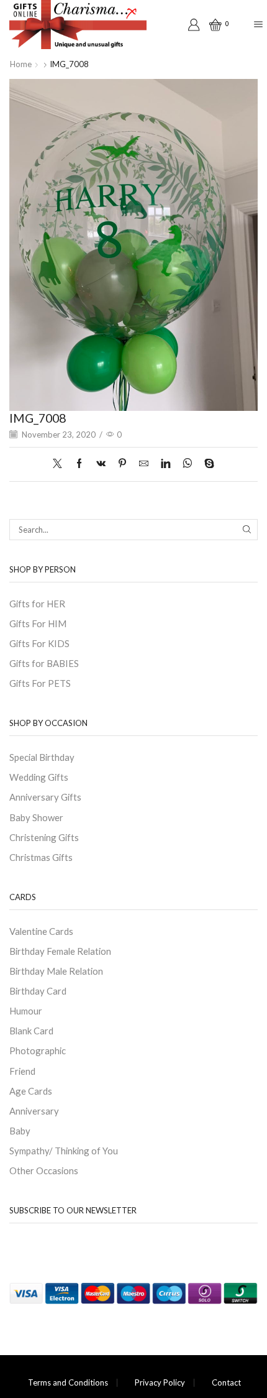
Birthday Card (37, 990)
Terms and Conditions (68, 1383)
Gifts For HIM (37, 623)
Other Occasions (43, 1170)
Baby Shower (36, 817)
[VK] (101, 463)
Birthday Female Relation (60, 951)
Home (21, 64)
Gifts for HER (37, 603)
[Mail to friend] (144, 463)
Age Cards (30, 1091)
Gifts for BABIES (44, 663)
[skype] (206, 463)
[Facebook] (79, 463)
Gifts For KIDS (39, 643)
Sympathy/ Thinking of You (63, 1150)
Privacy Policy (160, 1383)
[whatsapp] (187, 463)
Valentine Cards (41, 931)
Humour (25, 1010)
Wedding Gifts (38, 777)
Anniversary (34, 1110)
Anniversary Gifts (45, 796)
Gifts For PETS (40, 683)
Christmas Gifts (41, 857)
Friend (22, 1071)
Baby (19, 1130)
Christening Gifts (44, 837)
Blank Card (31, 1030)
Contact (226, 1383)
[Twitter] (60, 463)
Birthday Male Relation (56, 971)
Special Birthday (42, 757)
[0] (211, 25)
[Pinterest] (122, 463)
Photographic (37, 1050)
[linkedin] (165, 463)
